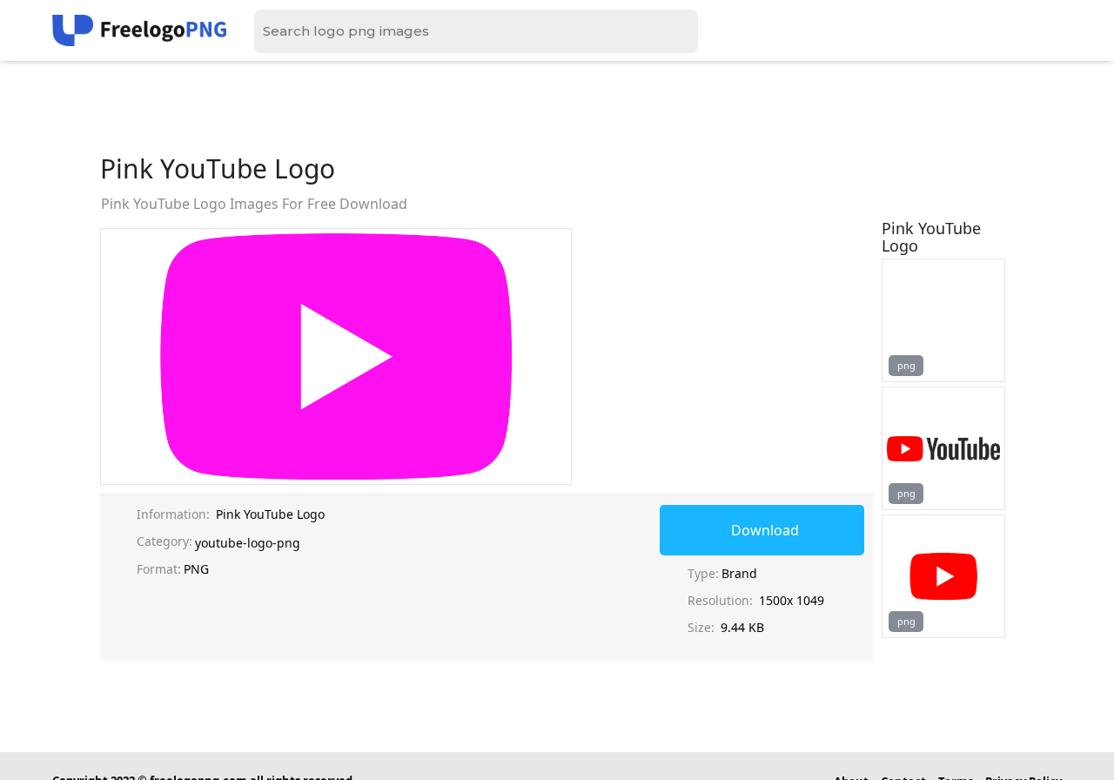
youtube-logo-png (247, 543)
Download (765, 530)
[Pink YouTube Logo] (943, 320)
